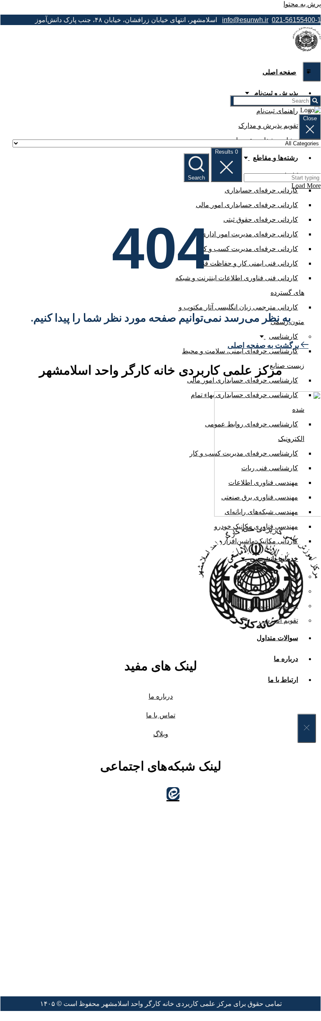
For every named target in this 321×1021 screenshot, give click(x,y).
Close (310, 118)
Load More (306, 185)
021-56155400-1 (296, 19)
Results (226, 152)
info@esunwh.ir (245, 19)
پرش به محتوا (302, 4)
